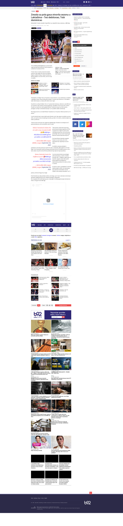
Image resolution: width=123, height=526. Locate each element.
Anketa (74, 41)
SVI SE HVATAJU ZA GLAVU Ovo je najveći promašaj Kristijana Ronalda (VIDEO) (64, 482)
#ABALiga (47, 132)
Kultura (69, 5)
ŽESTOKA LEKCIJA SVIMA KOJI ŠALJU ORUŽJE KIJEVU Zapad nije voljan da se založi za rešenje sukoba (37, 482)
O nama (42, 498)
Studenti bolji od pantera (65, 89)
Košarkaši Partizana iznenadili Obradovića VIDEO (64, 297)
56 (74, 32)
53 (74, 37)
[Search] (91, 2)
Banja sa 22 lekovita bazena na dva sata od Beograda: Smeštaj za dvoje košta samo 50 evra (82, 149)
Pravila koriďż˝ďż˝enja (56, 502)
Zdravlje (60, 5)
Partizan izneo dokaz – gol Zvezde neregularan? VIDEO (80, 23)
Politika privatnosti (63, 502)
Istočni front (40, 5)
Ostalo (78, 8)
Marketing (41, 502)
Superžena (74, 5)
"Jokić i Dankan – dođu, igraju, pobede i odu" (82, 108)
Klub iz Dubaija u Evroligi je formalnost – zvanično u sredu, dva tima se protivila (81, 84)
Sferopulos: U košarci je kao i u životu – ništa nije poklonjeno (44, 291)
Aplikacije (35, 498)
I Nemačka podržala (78, 146)
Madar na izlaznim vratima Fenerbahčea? (82, 81)
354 (74, 20)
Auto (81, 5)
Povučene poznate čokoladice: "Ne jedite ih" (82, 165)
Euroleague (57, 8)
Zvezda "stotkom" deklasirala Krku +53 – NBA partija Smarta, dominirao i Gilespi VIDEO (65, 279)
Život (56, 5)
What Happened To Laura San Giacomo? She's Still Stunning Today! (37, 268)
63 (74, 29)
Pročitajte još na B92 (78, 131)
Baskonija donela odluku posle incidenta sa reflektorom (44, 278)
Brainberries (37, 256)
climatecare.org (39, 509)
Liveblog (73, 8)
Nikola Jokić (51, 8)
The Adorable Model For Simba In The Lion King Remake (51, 252)
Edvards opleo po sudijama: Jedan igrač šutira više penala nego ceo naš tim (83, 110)
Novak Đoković (65, 8)
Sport (45, 5)
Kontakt (45, 502)
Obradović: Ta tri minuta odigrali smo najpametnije (65, 84)
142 (37, 11)
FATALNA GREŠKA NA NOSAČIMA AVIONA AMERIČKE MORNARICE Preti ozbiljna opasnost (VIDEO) (65, 466)
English (45, 498)
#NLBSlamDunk (39, 135)
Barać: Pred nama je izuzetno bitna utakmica (44, 296)
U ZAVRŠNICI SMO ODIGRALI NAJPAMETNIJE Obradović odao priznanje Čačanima (37, 466)
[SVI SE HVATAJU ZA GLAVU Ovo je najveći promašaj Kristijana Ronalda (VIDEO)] (65, 478)
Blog (39, 498)
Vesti (32, 8)
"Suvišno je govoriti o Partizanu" (43, 284)
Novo (32, 5)
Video (32, 498)
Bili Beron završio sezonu (79, 89)
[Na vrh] (90, 493)
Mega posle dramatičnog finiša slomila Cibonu (44, 90)
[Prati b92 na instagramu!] (88, 2)
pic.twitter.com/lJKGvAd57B (42, 137)
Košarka (44, 8)
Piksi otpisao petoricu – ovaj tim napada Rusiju (83, 31)
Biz (53, 5)
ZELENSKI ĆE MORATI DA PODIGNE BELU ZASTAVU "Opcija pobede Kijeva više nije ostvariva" (51, 482)
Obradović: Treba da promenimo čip (64, 290)
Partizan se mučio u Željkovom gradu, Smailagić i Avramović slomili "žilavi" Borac (43, 85)
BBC (78, 5)
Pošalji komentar (63, 305)
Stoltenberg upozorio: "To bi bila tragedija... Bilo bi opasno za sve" (82, 163)
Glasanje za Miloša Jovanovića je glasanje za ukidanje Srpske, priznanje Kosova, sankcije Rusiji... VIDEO (82, 154)
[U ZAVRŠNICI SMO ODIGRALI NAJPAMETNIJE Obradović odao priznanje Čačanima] (38, 462)
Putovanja (64, 5)
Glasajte (76, 66)
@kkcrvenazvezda (45, 159)
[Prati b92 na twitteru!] (86, 2)
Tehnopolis (85, 5)
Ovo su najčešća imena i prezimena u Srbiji (82, 157)
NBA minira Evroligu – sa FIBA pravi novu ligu (82, 167)
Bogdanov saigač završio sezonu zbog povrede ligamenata (78, 99)
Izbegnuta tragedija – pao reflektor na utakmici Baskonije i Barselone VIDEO (65, 285)
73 (74, 25)
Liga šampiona (39, 8)
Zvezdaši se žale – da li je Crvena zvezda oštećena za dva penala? (82, 28)
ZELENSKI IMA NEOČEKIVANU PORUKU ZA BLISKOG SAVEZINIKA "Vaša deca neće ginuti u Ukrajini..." (51, 466)
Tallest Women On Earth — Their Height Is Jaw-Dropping (51, 268)
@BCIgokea (47, 135)
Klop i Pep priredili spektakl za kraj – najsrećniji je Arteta (81, 35)
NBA (48, 8)
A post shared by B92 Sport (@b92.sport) (48, 220)
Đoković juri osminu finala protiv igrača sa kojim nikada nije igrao (82, 143)
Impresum (49, 502)
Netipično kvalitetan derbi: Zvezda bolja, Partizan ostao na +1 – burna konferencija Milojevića (82, 18)
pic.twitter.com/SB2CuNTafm (42, 161)
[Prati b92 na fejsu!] (84, 2)
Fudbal (35, 8)
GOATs (69, 8)
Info (35, 5)
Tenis (60, 8)
